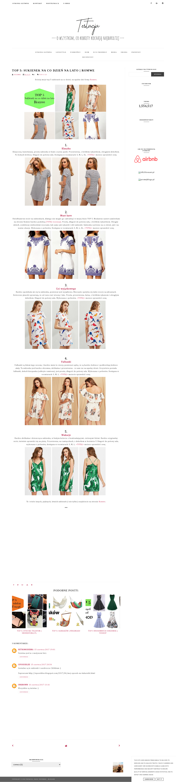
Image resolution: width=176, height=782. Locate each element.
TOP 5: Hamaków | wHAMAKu (66, 631)
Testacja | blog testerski (36, 779)
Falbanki (66, 362)
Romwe (93, 80)
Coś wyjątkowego (66, 289)
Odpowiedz (24, 657)
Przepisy (136, 52)
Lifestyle (61, 52)
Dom (87, 52)
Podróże (75, 52)
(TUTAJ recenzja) (53, 222)
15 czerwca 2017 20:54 (41, 665)
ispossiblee (24, 665)
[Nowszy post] (13, 746)
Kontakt (37, 3)
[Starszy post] (119, 746)
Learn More (149, 779)
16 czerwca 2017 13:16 (39, 685)
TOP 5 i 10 (43, 74)
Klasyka (66, 149)
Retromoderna (25, 650)
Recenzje (88, 57)
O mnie (66, 3)
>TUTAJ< (91, 155)
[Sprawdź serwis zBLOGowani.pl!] (146, 172)
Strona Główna (20, 3)
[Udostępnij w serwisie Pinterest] (32, 585)
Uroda (124, 52)
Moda (114, 52)
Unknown (23, 685)
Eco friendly (100, 52)
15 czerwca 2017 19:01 (44, 650)
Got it (159, 779)
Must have (66, 216)
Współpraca (52, 3)
